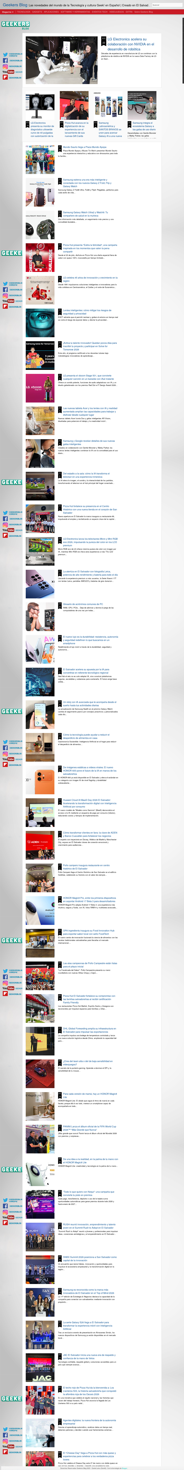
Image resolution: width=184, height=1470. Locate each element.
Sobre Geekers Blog (143, 11)
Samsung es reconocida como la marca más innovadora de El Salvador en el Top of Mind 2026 (88, 1291)
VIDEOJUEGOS (116, 11)
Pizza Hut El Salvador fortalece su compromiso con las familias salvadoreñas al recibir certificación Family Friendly (89, 999)
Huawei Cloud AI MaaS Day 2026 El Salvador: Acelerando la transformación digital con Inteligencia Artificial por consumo (89, 803)
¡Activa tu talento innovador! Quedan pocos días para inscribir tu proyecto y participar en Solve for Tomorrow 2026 (90, 346)
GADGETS (37, 11)
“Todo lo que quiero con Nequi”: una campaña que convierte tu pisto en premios (88, 1193)
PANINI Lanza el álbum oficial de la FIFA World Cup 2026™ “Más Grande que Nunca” (89, 1128)
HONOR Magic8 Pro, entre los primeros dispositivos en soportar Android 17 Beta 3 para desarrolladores (89, 899)
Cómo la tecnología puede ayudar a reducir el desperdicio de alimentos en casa (86, 736)
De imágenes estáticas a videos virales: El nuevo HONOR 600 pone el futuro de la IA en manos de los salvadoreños (89, 771)
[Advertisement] (92, 23)
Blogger (124, 1468)
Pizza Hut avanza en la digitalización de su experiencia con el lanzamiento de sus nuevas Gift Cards (76, 129)
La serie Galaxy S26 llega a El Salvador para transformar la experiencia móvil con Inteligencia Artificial (87, 1326)
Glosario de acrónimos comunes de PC (83, 604)
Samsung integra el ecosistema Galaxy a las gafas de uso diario (144, 126)
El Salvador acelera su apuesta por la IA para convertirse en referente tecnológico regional (86, 671)
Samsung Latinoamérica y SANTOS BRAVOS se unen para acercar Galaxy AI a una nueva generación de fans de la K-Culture (110, 132)
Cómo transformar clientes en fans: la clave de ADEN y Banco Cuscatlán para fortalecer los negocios (90, 834)
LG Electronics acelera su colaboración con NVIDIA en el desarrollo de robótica (131, 43)
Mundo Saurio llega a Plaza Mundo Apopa (84, 147)
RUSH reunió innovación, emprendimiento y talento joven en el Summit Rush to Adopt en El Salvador (89, 1226)
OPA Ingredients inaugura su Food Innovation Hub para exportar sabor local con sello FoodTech (88, 932)
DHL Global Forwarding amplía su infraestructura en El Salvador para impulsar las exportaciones (89, 1030)
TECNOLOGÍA (23, 11)
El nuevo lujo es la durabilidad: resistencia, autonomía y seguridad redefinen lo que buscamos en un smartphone (90, 640)
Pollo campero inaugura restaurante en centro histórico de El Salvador (86, 867)
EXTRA (129, 11)
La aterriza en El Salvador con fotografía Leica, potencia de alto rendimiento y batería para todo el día (90, 573)
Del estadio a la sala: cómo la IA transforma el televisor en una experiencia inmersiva (86, 475)
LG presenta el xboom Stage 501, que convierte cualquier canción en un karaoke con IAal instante (88, 377)
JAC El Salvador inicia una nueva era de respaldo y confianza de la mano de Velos (89, 1356)
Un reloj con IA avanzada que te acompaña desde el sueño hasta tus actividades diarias (89, 703)
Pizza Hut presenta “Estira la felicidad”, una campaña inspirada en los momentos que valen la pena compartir (90, 248)
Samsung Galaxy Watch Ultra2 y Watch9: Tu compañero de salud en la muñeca (85, 214)
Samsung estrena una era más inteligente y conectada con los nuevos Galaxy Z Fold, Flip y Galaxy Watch (87, 183)
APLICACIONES (51, 11)
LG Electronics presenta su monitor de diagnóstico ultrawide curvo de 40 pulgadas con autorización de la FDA (42, 131)
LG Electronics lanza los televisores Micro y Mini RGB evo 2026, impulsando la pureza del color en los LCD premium (90, 542)
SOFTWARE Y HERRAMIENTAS (75, 11)
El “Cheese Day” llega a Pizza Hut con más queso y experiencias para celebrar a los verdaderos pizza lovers (89, 1456)
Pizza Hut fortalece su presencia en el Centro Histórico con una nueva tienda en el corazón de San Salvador (90, 509)
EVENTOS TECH (99, 11)
